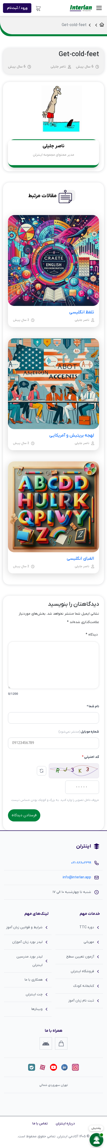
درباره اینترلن (65, 1123)
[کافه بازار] (61, 1043)
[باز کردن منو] (99, 8)
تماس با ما (40, 1123)
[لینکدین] (64, 1067)
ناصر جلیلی (58, 67)
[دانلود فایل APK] (46, 1043)
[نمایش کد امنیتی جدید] (41, 771)
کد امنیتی (90, 757)
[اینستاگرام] (75, 1067)
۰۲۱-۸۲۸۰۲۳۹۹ (81, 862)
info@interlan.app (77, 877)
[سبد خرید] (38, 8)
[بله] (31, 1067)
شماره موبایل (78, 732)
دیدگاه (92, 634)
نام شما (93, 706)
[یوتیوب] (53, 1067)
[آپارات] (42, 1067)
